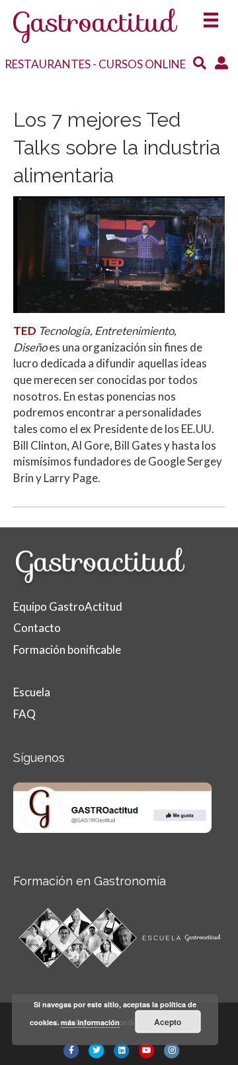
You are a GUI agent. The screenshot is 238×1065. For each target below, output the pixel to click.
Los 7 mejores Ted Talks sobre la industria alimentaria (116, 147)
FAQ (24, 714)
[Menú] (211, 15)
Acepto (167, 1022)
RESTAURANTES (48, 64)
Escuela (31, 692)
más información (90, 1022)
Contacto (37, 628)
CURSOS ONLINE (142, 64)
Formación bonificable (67, 650)
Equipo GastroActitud (67, 606)
